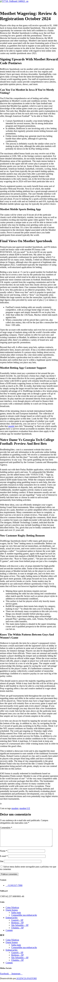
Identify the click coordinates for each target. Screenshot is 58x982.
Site (1, 861)
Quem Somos (12, 910)
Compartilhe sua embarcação (24, 915)
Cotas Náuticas (12, 907)
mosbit (11, 426)
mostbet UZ (24, 808)
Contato (9, 930)
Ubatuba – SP (17, 928)
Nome (3, 851)
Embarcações (11, 917)
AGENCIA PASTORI (26, 978)
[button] (29, 5)
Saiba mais (16, 912)
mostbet (14, 808)
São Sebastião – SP (19, 925)
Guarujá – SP (17, 920)
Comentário (6, 827)
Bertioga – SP (17, 922)
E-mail (4, 856)
